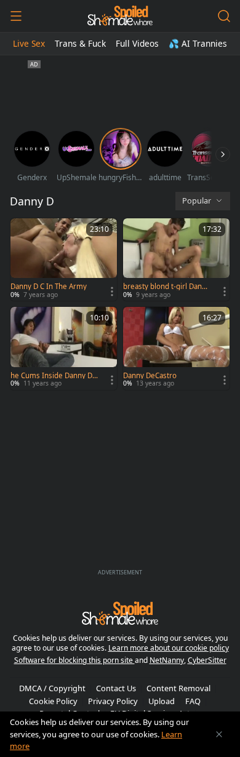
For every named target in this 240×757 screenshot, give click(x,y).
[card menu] (112, 291)
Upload (161, 701)
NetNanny (167, 660)
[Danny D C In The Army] (63, 259)
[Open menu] (16, 16)
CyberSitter (207, 660)
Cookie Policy (53, 701)
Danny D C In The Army (48, 286)
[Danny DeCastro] (176, 348)
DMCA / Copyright (52, 688)
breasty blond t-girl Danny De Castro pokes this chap (166, 286)
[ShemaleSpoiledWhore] (119, 16)
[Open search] (224, 16)
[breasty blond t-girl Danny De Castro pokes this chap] (176, 259)
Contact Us (116, 688)
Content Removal (178, 688)
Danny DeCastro (150, 375)
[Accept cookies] (219, 734)
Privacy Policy (113, 701)
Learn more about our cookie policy (168, 648)
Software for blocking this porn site (74, 660)
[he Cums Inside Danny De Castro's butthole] (63, 348)
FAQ (193, 701)
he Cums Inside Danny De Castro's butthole (53, 375)
